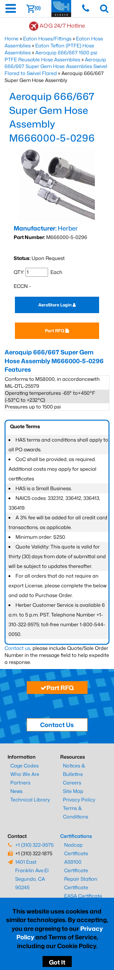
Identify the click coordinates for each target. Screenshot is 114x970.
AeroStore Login (55, 305)
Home (12, 38)
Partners (20, 782)
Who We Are (24, 774)
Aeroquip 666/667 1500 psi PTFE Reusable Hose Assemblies (51, 56)
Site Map (73, 791)
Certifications (76, 836)
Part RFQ (55, 330)
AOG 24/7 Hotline (62, 25)
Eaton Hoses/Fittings (47, 38)
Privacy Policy (79, 799)
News (16, 791)
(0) (38, 8)
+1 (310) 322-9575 (34, 845)
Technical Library (30, 799)
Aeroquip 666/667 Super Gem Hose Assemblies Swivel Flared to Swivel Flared (56, 66)
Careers (72, 782)
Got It (57, 962)
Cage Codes (24, 765)
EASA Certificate (83, 896)
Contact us (17, 648)
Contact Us (57, 724)
